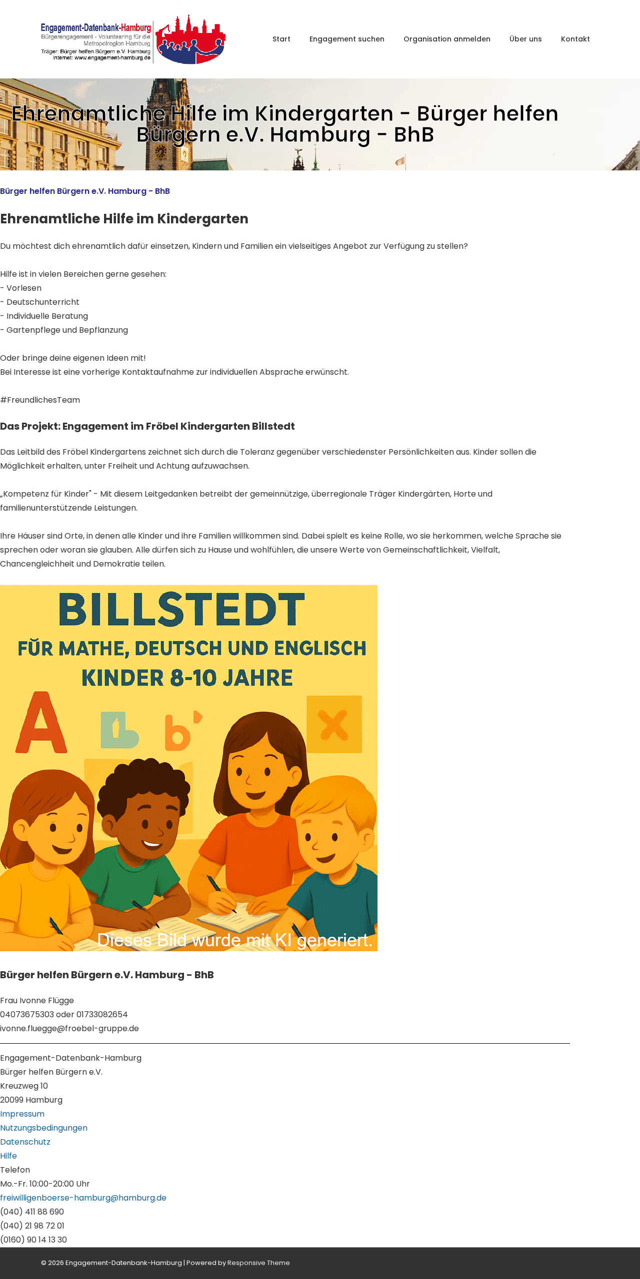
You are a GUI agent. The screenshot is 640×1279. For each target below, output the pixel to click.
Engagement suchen (347, 39)
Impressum (22, 1114)
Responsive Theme (259, 1263)
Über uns (526, 39)
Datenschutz (25, 1142)
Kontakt (575, 39)
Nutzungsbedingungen (44, 1128)
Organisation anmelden (447, 39)
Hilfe (8, 1156)
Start (281, 39)
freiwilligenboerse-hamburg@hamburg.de (83, 1198)
